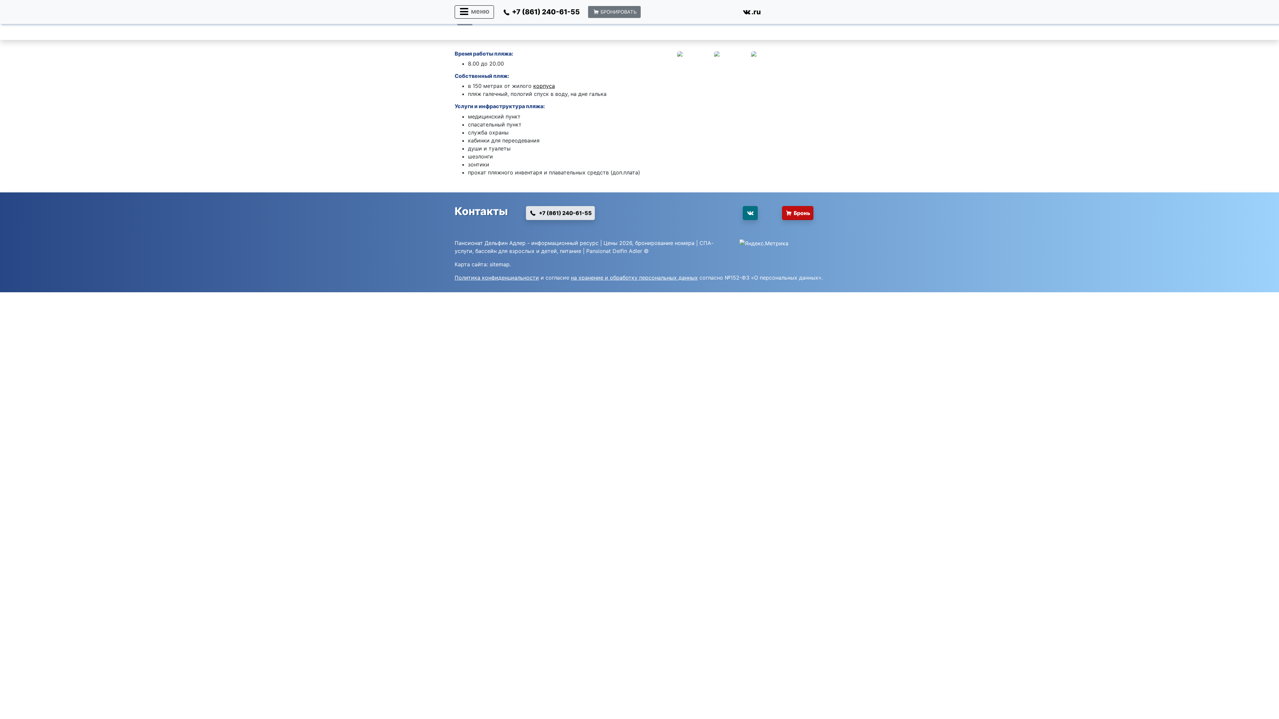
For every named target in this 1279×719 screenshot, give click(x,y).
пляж (500, 76)
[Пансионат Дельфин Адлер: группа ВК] (750, 213)
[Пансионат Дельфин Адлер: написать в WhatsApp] (656, 13)
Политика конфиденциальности (497, 277)
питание (570, 251)
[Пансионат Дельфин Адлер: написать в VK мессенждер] (719, 215)
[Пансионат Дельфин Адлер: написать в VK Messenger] (725, 13)
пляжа (534, 106)
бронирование (654, 243)
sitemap (500, 264)
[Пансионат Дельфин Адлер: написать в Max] (679, 13)
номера (684, 243)
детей (549, 251)
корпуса (544, 86)
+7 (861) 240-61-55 (565, 213)
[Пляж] (695, 63)
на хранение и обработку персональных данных (634, 277)
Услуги (464, 106)
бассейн (486, 251)
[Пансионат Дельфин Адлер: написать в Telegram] (702, 13)
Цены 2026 (618, 243)
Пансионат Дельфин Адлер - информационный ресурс (527, 243)
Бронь (802, 213)
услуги (463, 251)
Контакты (481, 211)
